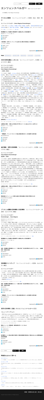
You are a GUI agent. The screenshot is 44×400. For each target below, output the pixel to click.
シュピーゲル (37, 55)
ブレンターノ (35, 74)
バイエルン (14, 73)
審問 (13, 91)
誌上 (36, 88)
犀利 (38, 78)
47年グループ (9, 279)
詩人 (13, 25)
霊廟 (4, 94)
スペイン (22, 91)
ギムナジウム (23, 55)
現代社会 (33, 25)
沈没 (28, 94)
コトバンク (6, 4)
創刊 (28, 88)
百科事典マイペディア (8, 263)
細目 (16, 79)
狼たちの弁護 (15, 27)
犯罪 (28, 79)
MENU (2, 1)
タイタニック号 (16, 55)
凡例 (17, 29)
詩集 (11, 27)
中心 (40, 25)
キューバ (17, 89)
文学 (4, 27)
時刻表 (23, 25)
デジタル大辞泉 (6, 18)
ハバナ (9, 91)
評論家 (16, 25)
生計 (12, 74)
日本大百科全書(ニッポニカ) (9, 60)
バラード (40, 92)
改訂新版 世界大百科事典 (9, 147)
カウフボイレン (8, 55)
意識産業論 (26, 27)
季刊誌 (19, 25)
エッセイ (25, 86)
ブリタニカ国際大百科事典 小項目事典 (13, 209)
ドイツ (9, 25)
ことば (26, 76)
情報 (15, 29)
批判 (37, 25)
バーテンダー (30, 55)
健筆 (7, 89)
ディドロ (36, 94)
